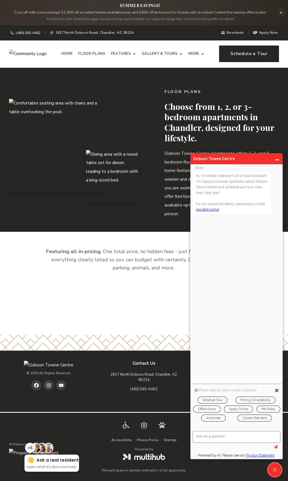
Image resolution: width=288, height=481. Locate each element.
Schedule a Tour (249, 54)
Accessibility (121, 440)
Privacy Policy (147, 440)
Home (67, 53)
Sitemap (170, 440)
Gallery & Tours (160, 53)
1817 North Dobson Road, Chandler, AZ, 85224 (144, 377)
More (194, 53)
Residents (235, 32)
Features (121, 53)
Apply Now (268, 32)
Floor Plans (91, 53)
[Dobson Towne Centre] (48, 365)
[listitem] (36, 385)
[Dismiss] (281, 12)
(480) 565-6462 (28, 32)
